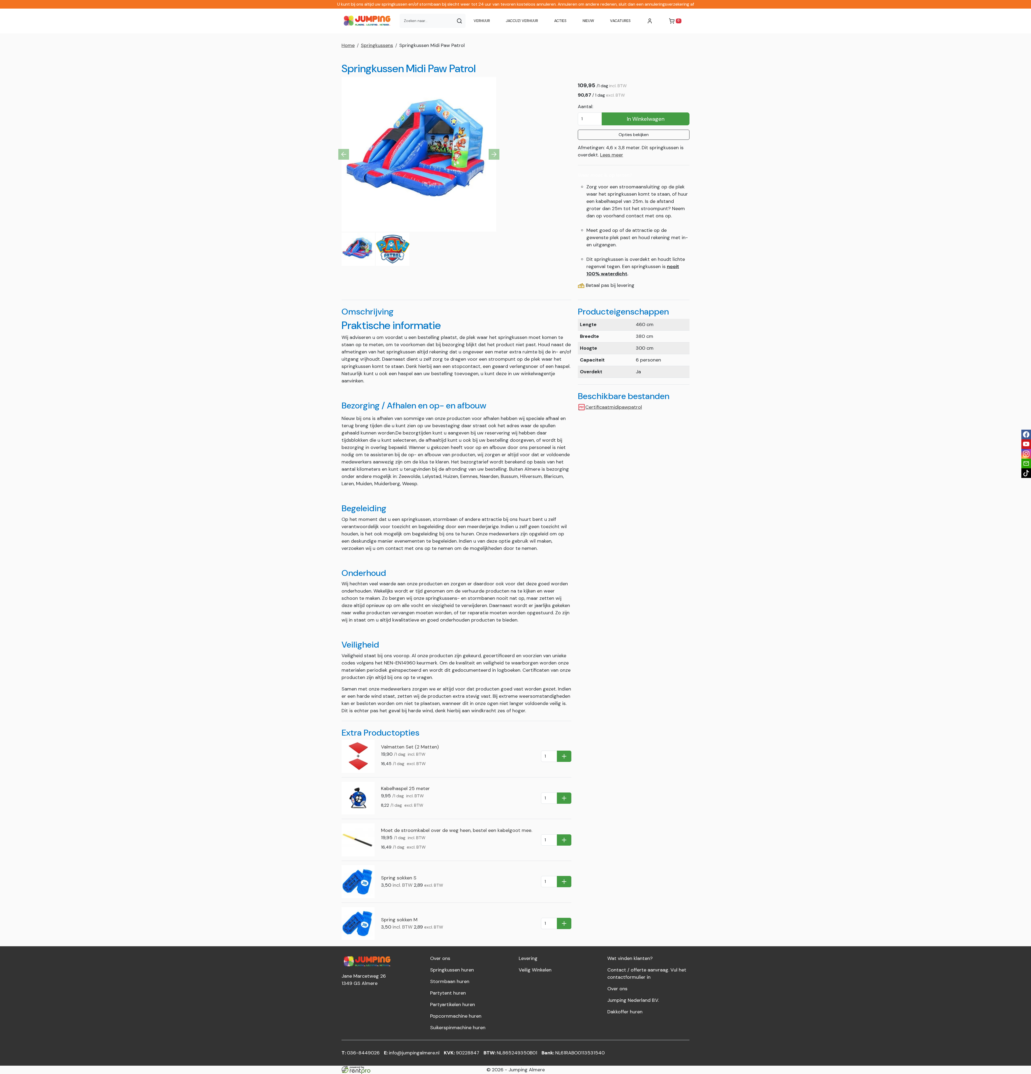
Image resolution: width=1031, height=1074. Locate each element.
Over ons (440, 958)
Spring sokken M (399, 919)
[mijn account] (650, 21)
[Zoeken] (459, 21)
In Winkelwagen (646, 118)
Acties (560, 20)
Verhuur (482, 20)
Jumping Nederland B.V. (633, 1000)
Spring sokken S (398, 878)
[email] (1026, 463)
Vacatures (620, 20)
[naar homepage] (368, 21)
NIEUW (588, 20)
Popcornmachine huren (455, 1016)
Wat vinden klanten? (630, 958)
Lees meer (611, 155)
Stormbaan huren (449, 981)
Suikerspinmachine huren (457, 1027)
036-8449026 (361, 1053)
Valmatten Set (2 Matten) (410, 747)
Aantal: (585, 106)
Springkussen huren (452, 970)
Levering (528, 958)
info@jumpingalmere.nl (412, 1053)
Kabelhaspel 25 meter (405, 788)
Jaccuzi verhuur (522, 20)
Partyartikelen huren (452, 1004)
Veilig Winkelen (535, 970)
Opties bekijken (634, 134)
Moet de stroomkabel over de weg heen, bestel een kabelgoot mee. (456, 830)
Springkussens (377, 45)
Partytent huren (448, 993)
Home (348, 45)
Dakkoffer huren (624, 1012)
